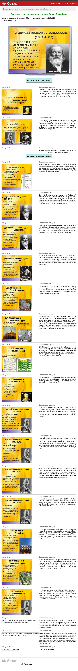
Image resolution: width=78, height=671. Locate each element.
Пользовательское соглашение (32, 661)
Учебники (73, 3)
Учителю (65, 3)
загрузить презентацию (39, 80)
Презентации (55, 3)
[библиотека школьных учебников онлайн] (10, 3)
